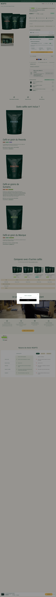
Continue (28, 300)
